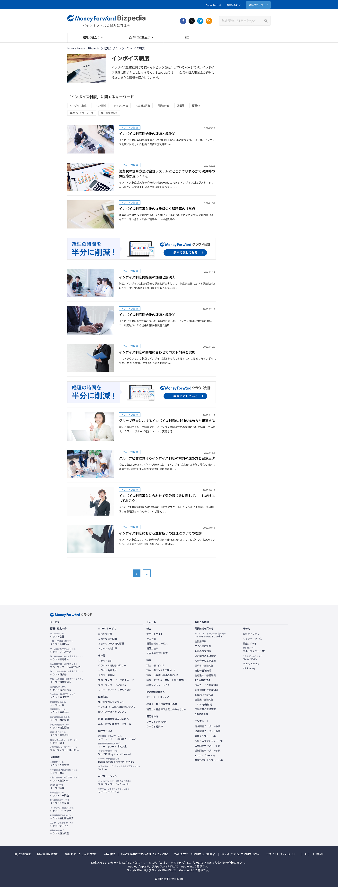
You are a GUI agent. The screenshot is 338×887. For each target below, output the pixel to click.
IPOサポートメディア (158, 697)
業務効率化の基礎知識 (206, 689)
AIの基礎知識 (201, 714)
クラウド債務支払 (59, 711)
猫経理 (180, 105)
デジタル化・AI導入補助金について (116, 706)
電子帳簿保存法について (111, 701)
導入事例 (151, 638)
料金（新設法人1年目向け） (161, 670)
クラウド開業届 (106, 675)
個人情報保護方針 (48, 854)
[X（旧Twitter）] (192, 21)
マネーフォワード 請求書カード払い (117, 737)
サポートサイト (155, 633)
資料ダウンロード (258, 5)
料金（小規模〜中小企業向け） (163, 675)
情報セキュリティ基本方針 (81, 854)
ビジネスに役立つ (139, 37)
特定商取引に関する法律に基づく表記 (144, 854)
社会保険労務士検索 (157, 653)
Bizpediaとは (213, 5)
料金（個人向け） (156, 665)
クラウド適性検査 (59, 832)
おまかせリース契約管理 (111, 643)
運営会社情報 (22, 854)
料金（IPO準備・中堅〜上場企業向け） (167, 680)
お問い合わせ (234, 5)
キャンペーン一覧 (252, 638)
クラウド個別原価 (60, 726)
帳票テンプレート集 (205, 736)
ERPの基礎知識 (203, 646)
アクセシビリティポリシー (282, 854)
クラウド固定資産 (60, 718)
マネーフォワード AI (113, 790)
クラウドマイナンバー (62, 809)
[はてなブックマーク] (200, 21)
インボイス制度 (78, 105)
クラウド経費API (155, 726)
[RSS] (209, 21)
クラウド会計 (57, 635)
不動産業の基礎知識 (205, 709)
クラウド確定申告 (66, 658)
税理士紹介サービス (157, 643)
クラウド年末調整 (59, 794)
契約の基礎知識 (203, 670)
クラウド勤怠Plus (64, 779)
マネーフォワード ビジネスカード (116, 680)
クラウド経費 (58, 703)
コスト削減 (100, 105)
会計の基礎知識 (203, 651)
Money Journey (251, 663)
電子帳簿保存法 (109, 112)
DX (187, 37)
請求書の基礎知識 (204, 665)
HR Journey (249, 668)
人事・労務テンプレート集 (209, 740)
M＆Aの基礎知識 (203, 704)
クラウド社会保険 (60, 802)
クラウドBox (63, 741)
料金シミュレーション (158, 684)
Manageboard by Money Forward (116, 760)
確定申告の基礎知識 (205, 656)
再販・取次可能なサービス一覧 (114, 723)
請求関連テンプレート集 (207, 726)
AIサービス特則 (314, 854)
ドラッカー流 (121, 105)
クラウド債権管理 (63, 696)
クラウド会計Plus (61, 643)
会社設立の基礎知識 (205, 675)
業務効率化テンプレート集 (209, 760)
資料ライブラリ (251, 633)
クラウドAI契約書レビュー (112, 665)
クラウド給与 (57, 787)
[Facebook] (183, 21)
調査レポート (250, 643)
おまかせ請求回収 (107, 638)
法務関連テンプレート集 (207, 745)
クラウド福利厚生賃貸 (62, 817)
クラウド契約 (105, 660)
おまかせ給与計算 (107, 648)
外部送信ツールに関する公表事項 (194, 854)
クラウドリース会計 (63, 650)
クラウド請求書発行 (66, 681)
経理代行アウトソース (81, 112)
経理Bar (196, 105)
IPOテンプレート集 (205, 755)
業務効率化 (163, 105)
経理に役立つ (91, 37)
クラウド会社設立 (107, 670)
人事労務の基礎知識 (205, 660)
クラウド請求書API (156, 721)
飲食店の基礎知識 (204, 694)
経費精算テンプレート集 (207, 731)
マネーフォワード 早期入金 (112, 745)
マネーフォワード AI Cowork (114, 783)
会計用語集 (200, 641)
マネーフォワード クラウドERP (114, 689)
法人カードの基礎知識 (206, 684)
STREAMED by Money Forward (114, 753)
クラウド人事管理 (59, 764)
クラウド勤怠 (63, 771)
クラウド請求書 (66, 673)
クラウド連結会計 (59, 734)
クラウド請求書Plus (60, 688)
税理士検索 (152, 648)
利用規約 (109, 854)
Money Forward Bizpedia (106, 18)
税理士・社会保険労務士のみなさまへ (166, 709)
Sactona (119, 768)
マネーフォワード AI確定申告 (65, 665)
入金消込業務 (143, 105)
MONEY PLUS (252, 657)
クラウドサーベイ (62, 824)
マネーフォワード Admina (112, 684)
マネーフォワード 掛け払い (64, 749)
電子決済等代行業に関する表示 (240, 854)
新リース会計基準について (112, 711)
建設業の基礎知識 (204, 699)
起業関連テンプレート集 (207, 750)
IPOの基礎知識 (202, 680)
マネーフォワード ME (254, 650)
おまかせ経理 (105, 633)
